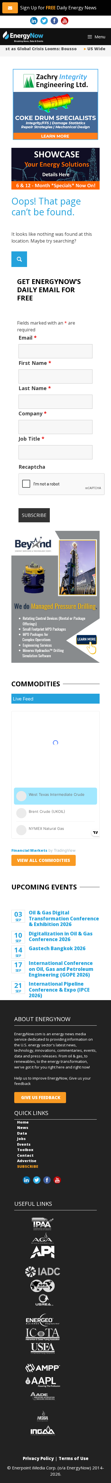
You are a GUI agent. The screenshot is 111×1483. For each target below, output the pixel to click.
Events (23, 1144)
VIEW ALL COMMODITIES (43, 860)
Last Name (34, 388)
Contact (25, 1155)
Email (27, 337)
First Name (34, 363)
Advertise (26, 1160)
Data (22, 1133)
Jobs (21, 1138)
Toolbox (25, 1149)
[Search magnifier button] (19, 259)
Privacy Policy (38, 1458)
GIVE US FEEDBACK (40, 1097)
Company (32, 413)
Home (23, 1122)
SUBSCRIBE (27, 1166)
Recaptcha (31, 467)
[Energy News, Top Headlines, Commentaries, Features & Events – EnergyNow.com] (23, 36)
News (22, 1127)
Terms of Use (74, 1458)
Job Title (31, 438)
